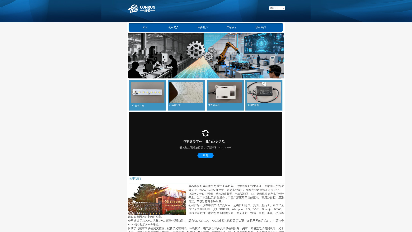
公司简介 (174, 27)
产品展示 (231, 27)
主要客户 (202, 27)
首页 (144, 27)
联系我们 (260, 27)
